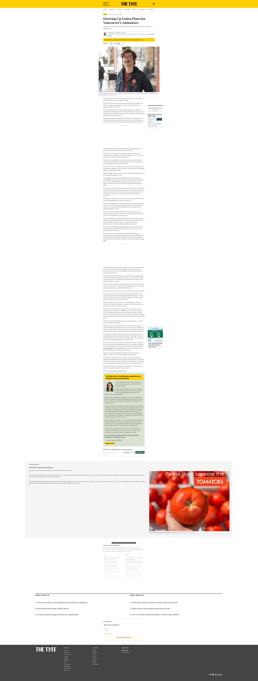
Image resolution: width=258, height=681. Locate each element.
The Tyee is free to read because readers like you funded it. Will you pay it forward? (123, 377)
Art (108, 14)
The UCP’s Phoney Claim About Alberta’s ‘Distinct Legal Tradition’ (155, 614)
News (105, 9)
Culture (119, 9)
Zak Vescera (110, 32)
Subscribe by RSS (125, 652)
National (95, 656)
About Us (66, 650)
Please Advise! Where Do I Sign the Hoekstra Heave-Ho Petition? (155, 602)
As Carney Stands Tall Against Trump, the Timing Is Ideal (57, 614)
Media (120, 14)
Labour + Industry (114, 14)
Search (150, 9)
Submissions (67, 666)
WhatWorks (95, 664)
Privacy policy (105, 454)
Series (94, 662)
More (134, 9)
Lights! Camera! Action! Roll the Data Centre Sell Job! (151, 608)
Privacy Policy (67, 664)
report (109, 178)
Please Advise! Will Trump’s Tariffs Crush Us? (53, 608)
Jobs (65, 662)
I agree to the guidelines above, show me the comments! (124, 542)
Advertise (66, 660)
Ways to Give (67, 668)
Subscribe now (140, 452)
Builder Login (124, 650)
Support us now (109, 443)
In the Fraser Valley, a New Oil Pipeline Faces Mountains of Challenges (62, 602)
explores (69, 481)
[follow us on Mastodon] (111, 43)
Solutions (127, 9)
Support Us (142, 9)
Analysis (112, 9)
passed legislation (108, 348)
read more (151, 347)
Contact (66, 656)
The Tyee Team (67, 654)
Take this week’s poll (123, 637)
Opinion (94, 660)
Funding (66, 658)
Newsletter (66, 652)
